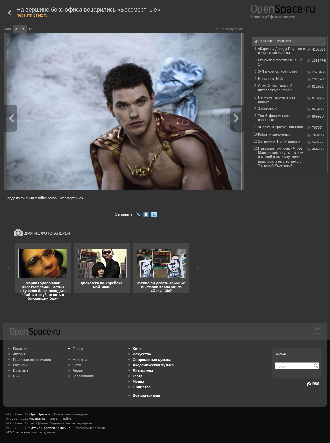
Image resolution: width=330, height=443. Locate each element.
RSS (16, 376)
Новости (259, 17)
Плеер (78, 349)
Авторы (19, 354)
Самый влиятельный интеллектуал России (275, 88)
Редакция (20, 349)
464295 (318, 149)
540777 (318, 142)
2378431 (318, 72)
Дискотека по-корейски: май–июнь (102, 285)
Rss (315, 384)
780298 (318, 135)
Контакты (20, 370)
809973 (318, 116)
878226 (318, 98)
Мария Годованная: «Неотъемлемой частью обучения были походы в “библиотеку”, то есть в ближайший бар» (43, 290)
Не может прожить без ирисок (276, 99)
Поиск (280, 353)
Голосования (83, 376)
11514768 (319, 60)
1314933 (318, 79)
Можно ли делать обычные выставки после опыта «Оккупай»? (161, 287)
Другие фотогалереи (47, 233)
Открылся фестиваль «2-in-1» (281, 62)
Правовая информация (32, 360)
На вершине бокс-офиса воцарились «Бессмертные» (88, 9)
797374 (318, 127)
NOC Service (15, 432)
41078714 (319, 49)
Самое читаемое (276, 41)
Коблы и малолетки (274, 134)
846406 (318, 109)
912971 (318, 86)
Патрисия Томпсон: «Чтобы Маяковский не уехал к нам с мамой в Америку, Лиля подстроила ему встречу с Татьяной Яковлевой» (280, 156)
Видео (78, 370)
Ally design (37, 418)
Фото (77, 365)
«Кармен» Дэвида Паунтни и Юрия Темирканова (281, 51)
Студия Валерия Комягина (50, 427)
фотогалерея (282, 17)
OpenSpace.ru (40, 414)
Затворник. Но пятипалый (279, 141)
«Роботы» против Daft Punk (280, 127)
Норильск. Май (270, 78)
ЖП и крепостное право (277, 71)
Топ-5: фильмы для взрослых (274, 118)
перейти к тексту (32, 15)
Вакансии (20, 365)
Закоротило (267, 108)
